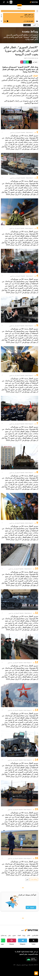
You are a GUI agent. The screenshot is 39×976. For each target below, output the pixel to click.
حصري (14, 935)
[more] (2, 132)
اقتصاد (19, 935)
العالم (28, 935)
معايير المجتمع (23, 954)
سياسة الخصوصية (33, 954)
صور (27, 879)
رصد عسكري (3, 935)
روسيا (24, 935)
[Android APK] (31, 959)
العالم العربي (35, 935)
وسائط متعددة (34, 879)
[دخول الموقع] (8, 2)
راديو (10, 935)
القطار (35, 76)
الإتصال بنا (17, 951)
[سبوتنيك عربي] (34, 3)
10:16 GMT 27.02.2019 (31, 58)
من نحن (36, 951)
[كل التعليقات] (36, 973)
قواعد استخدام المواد (27, 951)
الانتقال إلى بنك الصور (15, 132)
